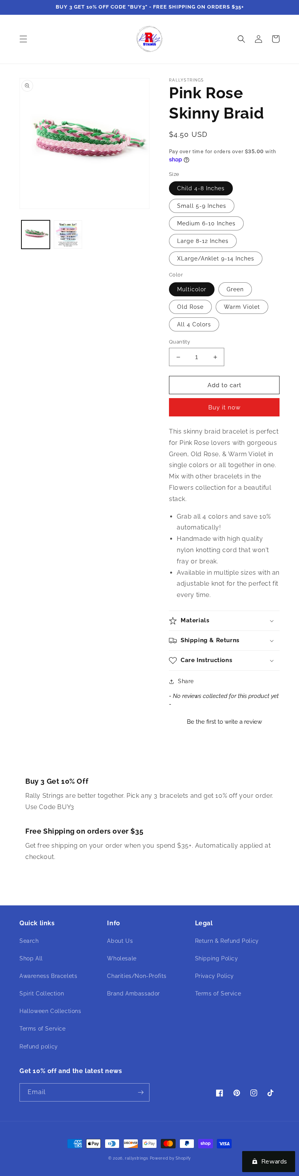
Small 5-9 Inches (201, 206)
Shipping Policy (216, 958)
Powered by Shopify (170, 1158)
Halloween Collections (50, 1011)
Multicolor (191, 289)
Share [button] (186, 681)
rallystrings (136, 1158)
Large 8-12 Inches (203, 241)
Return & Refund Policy (227, 941)
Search (29, 941)
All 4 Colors (194, 324)
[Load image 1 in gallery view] (35, 234)
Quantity (179, 342)
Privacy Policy (214, 976)
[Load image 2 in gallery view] (68, 234)
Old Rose (190, 307)
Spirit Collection (41, 993)
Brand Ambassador (133, 993)
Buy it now (224, 407)
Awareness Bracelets (48, 976)
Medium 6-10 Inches (206, 223)
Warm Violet (242, 307)
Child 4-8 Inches (201, 188)
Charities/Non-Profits (137, 976)
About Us (120, 941)
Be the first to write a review (224, 721)
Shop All (31, 958)
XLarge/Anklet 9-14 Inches (215, 258)
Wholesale (121, 958)
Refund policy (38, 1046)
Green (235, 289)
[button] (23, 39)
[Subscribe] (140, 1092)
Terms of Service (42, 1028)
